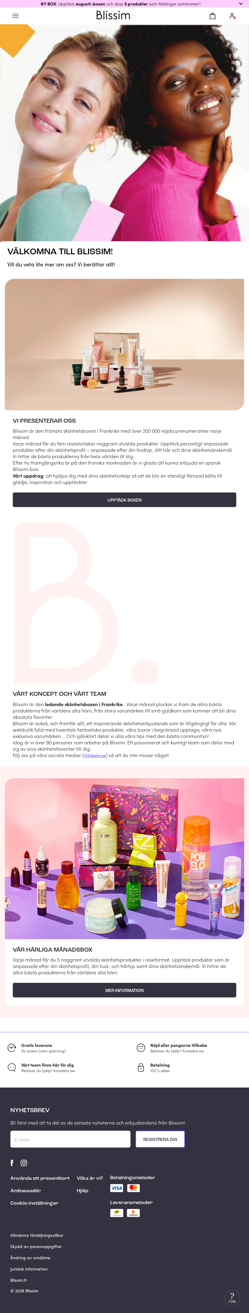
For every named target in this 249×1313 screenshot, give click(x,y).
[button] (124, 3)
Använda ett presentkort (40, 1178)
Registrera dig (160, 1140)
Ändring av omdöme (30, 1258)
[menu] (15, 16)
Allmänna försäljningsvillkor (36, 1235)
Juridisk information (29, 1269)
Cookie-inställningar (34, 1203)
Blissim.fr (18, 1280)
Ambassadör (25, 1191)
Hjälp (82, 1191)
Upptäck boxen (124, 500)
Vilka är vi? (90, 1178)
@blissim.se (95, 755)
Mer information (124, 991)
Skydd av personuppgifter (36, 1246)
